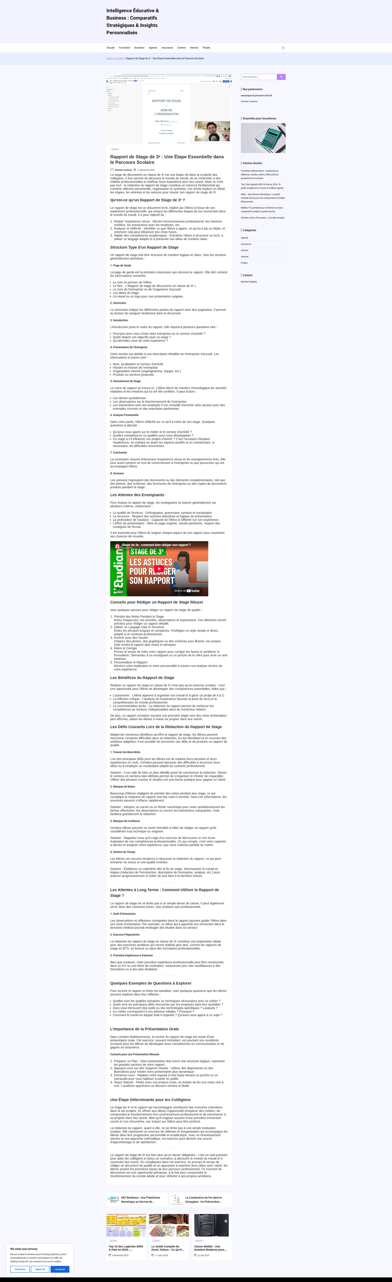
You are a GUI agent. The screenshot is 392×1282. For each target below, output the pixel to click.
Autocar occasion (249, 101)
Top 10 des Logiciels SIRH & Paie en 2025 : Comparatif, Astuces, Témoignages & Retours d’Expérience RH (126, 1248)
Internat (194, 47)
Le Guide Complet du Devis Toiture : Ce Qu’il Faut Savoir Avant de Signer (166, 1248)
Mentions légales (249, 281)
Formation (124, 47)
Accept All (60, 1269)
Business (139, 47)
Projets (206, 47)
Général (114, 149)
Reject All (40, 1269)
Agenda (153, 47)
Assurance (167, 47)
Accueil (111, 47)
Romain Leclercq (123, 170)
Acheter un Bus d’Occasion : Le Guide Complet (262, 217)
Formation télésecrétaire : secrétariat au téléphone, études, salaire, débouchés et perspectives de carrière (260, 174)
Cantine (181, 47)
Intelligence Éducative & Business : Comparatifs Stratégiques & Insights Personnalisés (132, 22)
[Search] (281, 77)
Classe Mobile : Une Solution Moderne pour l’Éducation (209, 1248)
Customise (20, 1269)
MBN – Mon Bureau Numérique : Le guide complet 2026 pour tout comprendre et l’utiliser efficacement (263, 198)
